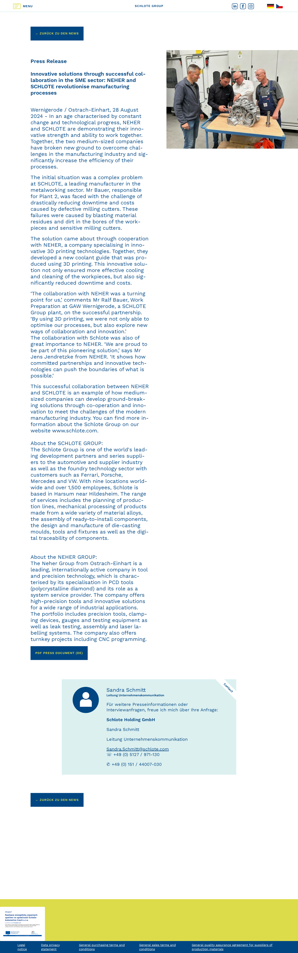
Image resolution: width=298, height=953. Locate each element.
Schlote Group (149, 5)
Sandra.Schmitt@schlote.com (137, 749)
